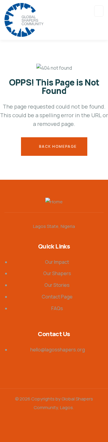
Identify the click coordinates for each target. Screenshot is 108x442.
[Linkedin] (44, 425)
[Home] (54, 202)
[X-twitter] (63, 425)
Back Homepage (57, 146)
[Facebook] (82, 425)
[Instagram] (25, 425)
